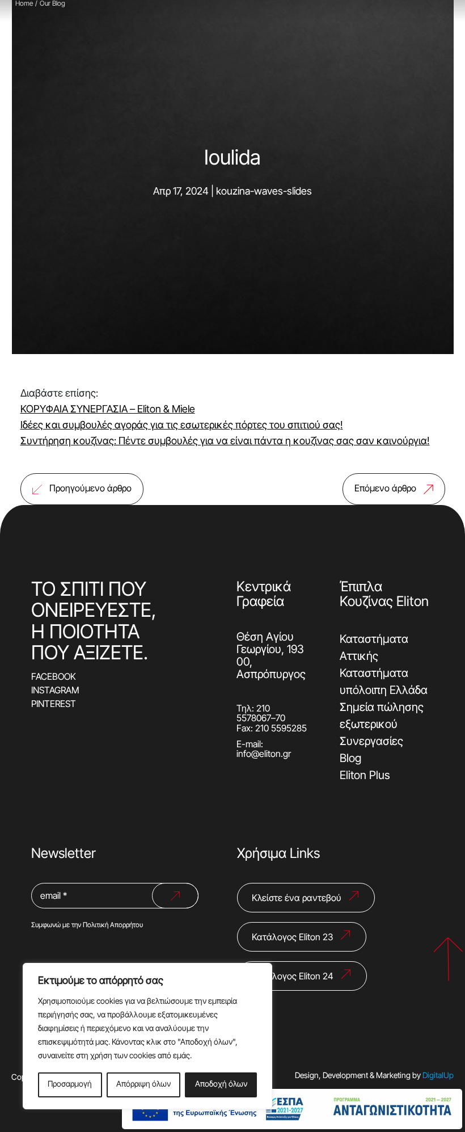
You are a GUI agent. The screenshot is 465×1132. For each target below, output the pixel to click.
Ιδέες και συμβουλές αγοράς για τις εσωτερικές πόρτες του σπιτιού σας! (181, 425)
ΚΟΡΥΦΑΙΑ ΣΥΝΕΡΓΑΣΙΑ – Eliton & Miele (107, 410)
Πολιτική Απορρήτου (113, 925)
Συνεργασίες (371, 742)
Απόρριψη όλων (143, 1084)
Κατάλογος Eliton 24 (292, 977)
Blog (350, 759)
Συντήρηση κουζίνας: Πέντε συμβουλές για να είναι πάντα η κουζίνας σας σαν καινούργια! (225, 441)
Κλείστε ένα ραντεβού (296, 898)
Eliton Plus (365, 776)
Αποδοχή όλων (221, 1084)
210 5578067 (253, 714)
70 (280, 718)
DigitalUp (438, 1076)
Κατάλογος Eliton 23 (292, 937)
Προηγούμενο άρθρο (90, 489)
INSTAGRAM (55, 691)
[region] (147, 1036)
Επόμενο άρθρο (385, 489)
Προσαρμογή (70, 1084)
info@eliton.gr (263, 754)
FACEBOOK (53, 677)
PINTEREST (53, 704)
